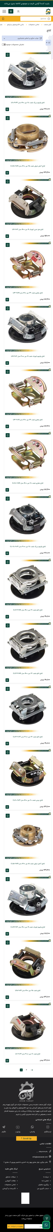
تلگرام (4, 1132)
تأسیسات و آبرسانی (9, 1188)
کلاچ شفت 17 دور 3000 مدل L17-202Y (27, 1054)
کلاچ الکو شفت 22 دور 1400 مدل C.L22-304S (28, 673)
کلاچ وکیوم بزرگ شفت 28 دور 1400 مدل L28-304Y (27, 103)
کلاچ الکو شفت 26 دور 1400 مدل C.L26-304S (27, 610)
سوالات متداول (11, 1177)
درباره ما (46, 1177)
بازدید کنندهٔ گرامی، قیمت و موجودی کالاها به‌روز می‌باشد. (26, 3)
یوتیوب (17, 1132)
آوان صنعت (47, 25)
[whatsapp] (46, 1225)
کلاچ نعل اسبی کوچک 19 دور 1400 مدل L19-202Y (27, 230)
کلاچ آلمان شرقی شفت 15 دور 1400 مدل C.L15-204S (28, 864)
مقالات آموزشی (10, 1181)
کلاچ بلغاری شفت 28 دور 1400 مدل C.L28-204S (27, 483)
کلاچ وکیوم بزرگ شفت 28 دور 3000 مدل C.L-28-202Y (28, 547)
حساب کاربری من (43, 1188)
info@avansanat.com (40, 1157)
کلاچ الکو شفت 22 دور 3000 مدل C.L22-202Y (28, 737)
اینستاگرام (47, 1132)
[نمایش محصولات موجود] (4, 45)
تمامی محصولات (33, 25)
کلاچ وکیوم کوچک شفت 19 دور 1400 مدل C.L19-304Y (28, 927)
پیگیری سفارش (43, 1185)
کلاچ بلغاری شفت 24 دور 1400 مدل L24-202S (28, 420)
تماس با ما (45, 1181)
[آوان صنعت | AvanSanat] (48, 11)
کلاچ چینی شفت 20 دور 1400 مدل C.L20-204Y (28, 800)
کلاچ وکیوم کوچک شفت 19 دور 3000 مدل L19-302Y (27, 356)
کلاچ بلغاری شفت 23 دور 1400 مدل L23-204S (28, 293)
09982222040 (43, 1152)
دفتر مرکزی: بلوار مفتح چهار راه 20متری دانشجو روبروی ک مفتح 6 (26, 1162)
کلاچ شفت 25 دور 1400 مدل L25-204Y (27, 991)
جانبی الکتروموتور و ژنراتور (15, 25)
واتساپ (32, 1132)
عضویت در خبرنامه (17, 1226)
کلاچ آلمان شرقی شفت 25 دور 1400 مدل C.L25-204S (27, 166)
